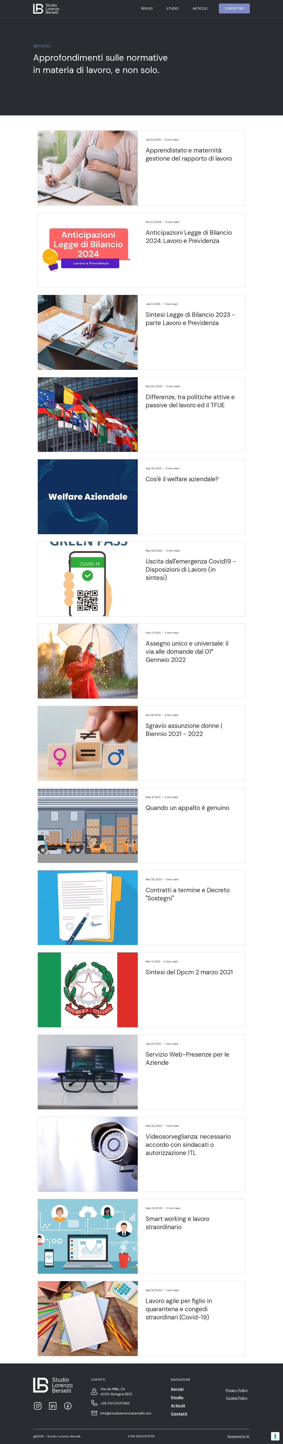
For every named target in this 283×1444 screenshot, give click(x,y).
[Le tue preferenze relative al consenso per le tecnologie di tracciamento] (275, 1436)
